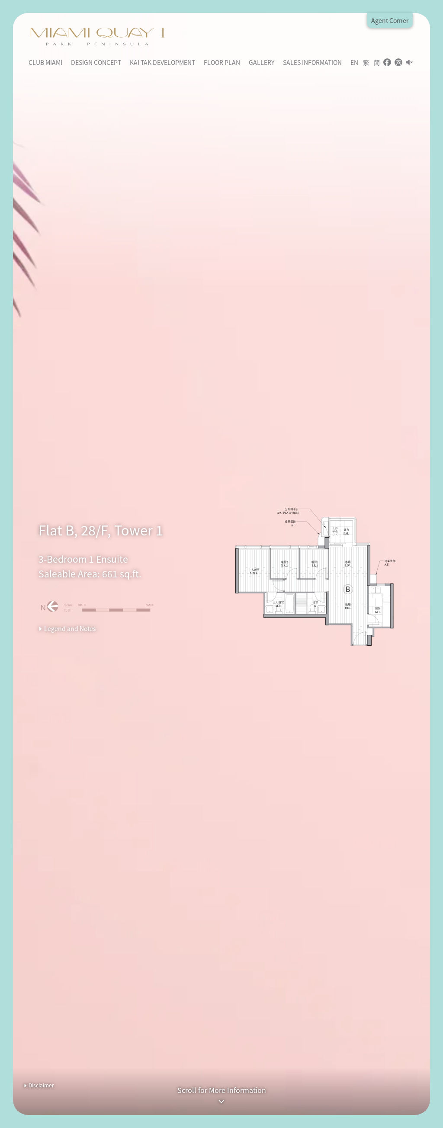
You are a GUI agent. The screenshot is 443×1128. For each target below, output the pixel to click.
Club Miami (45, 62)
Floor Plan (222, 62)
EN (354, 62)
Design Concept (96, 62)
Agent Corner (389, 20)
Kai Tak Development (162, 62)
